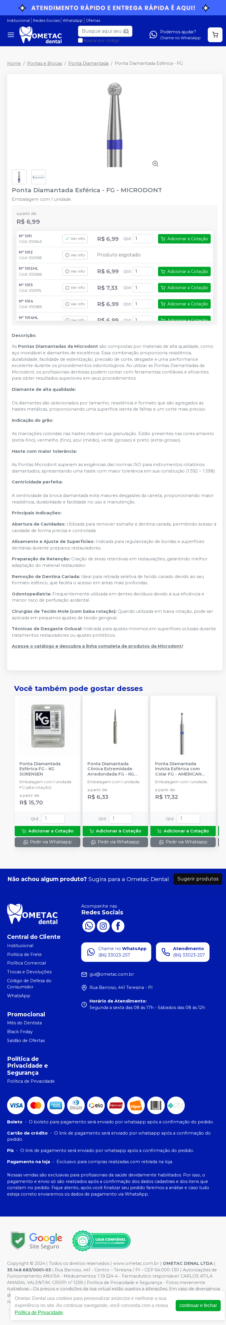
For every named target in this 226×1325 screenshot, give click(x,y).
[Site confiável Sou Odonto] (101, 1241)
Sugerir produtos (197, 879)
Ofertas (93, 20)
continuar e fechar (198, 1305)
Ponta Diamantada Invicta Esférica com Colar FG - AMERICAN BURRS (178, 769)
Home (14, 63)
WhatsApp (73, 20)
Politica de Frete (24, 954)
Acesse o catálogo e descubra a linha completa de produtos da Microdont (97, 646)
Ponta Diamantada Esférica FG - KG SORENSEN (40, 769)
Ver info (78, 238)
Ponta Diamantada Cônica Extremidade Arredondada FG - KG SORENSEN (110, 769)
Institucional (18, 20)
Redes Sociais (46, 20)
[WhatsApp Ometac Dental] (88, 925)
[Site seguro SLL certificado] (36, 1240)
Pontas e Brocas (44, 63)
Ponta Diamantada (88, 63)
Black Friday (20, 1031)
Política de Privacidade (31, 1081)
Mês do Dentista (24, 1023)
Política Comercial (26, 963)
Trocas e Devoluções (29, 972)
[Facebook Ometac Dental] (118, 925)
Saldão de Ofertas (26, 1040)
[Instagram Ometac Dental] (103, 925)
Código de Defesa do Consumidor (29, 984)
